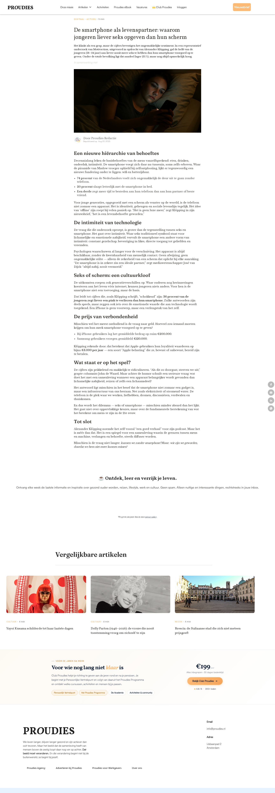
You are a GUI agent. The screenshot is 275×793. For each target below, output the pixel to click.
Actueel (91, 19)
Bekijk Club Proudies (203, 680)
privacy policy (150, 517)
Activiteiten (103, 7)
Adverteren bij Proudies (69, 767)
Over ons (137, 767)
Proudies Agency (36, 767)
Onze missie (66, 7)
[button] (85, 7)
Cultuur (11, 621)
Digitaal (79, 19)
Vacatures (141, 7)
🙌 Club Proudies (162, 7)
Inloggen (182, 7)
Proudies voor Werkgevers (106, 767)
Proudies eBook (122, 7)
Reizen (178, 621)
